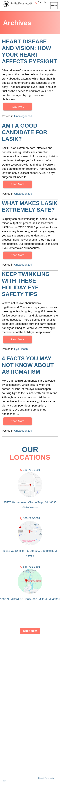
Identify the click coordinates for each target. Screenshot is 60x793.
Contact (30, 715)
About (30, 645)
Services (30, 680)
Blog (30, 726)
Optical (30, 691)
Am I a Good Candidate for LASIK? (24, 132)
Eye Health (21, 348)
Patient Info (30, 703)
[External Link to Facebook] (22, 756)
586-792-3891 (31, 469)
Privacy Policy (30, 738)
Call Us (42, 2)
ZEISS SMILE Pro (30, 668)
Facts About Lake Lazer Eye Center (17, 772)
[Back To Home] (17, 4)
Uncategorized (23, 116)
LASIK (30, 657)
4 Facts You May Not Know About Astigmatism (28, 365)
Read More (17, 106)
